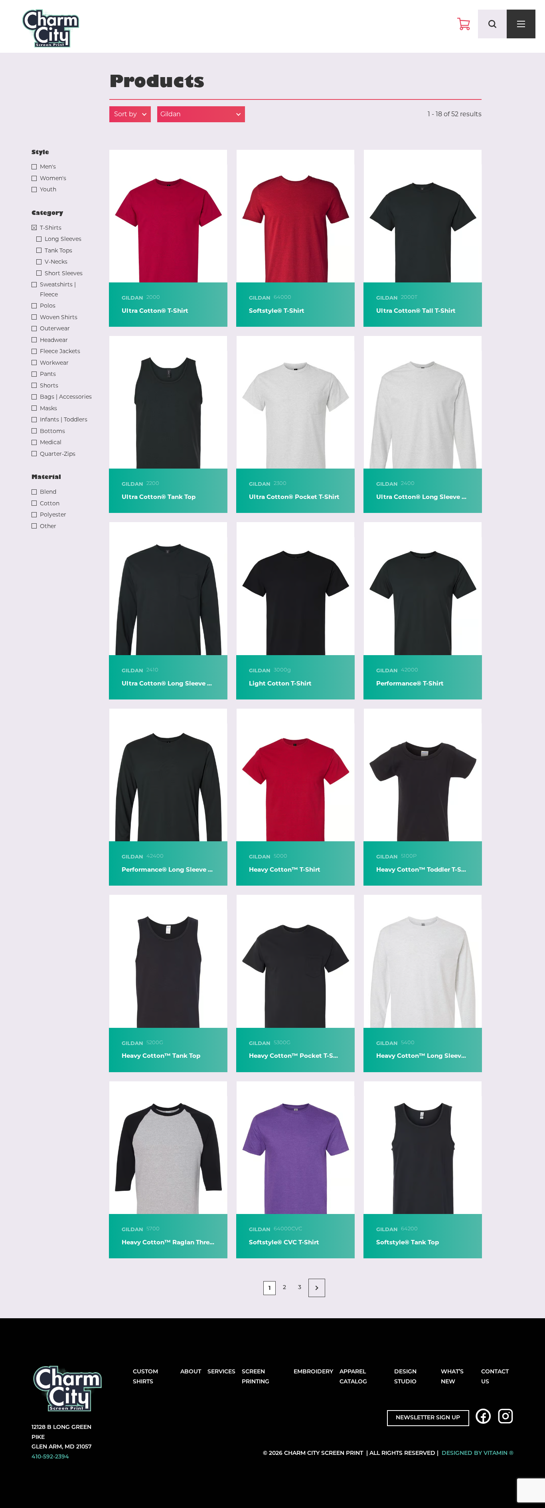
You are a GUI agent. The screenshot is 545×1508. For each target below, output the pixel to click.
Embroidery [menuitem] (313, 1372)
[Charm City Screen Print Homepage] (51, 30)
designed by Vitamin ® (477, 1453)
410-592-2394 (50, 1457)
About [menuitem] (190, 1372)
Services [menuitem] (221, 1372)
